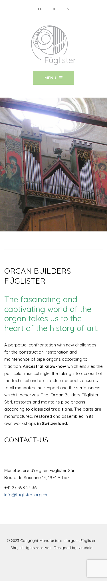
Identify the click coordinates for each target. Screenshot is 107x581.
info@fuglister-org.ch (25, 494)
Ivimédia (85, 547)
